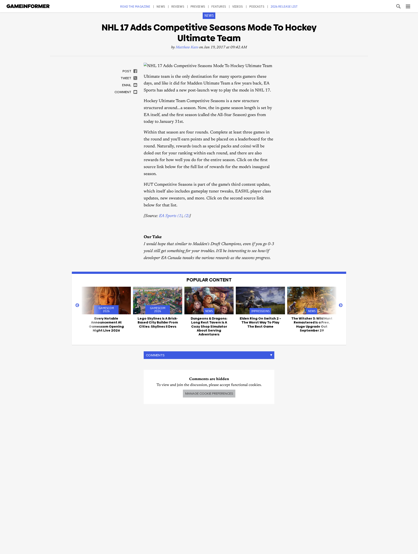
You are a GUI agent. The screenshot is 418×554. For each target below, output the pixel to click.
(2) (186, 216)
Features (218, 6)
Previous (77, 305)
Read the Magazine (135, 6)
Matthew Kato (187, 47)
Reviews (177, 6)
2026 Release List (284, 6)
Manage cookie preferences (209, 393)
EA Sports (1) (170, 216)
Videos (237, 6)
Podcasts (256, 6)
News (161, 6)
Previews (197, 6)
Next (341, 305)
